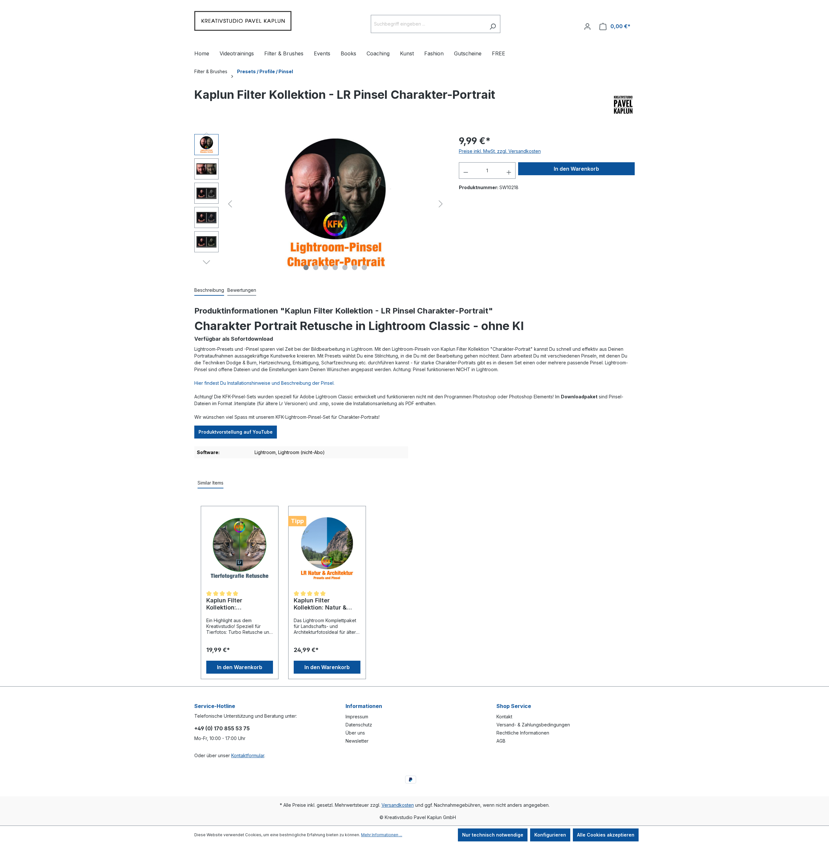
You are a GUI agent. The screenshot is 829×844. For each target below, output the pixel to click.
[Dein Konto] (587, 24)
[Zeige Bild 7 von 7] (364, 267)
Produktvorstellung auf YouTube (236, 432)
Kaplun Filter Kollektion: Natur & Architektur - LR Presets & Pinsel (320, 604)
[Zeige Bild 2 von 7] (315, 267)
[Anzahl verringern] (465, 170)
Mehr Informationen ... (381, 834)
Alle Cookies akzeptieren (605, 835)
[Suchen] (492, 24)
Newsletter (357, 741)
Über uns (355, 733)
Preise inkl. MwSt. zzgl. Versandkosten (500, 151)
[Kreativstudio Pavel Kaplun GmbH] (623, 109)
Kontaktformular (247, 755)
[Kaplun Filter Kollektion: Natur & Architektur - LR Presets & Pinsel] (327, 548)
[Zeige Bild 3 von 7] (325, 267)
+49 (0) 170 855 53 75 (222, 728)
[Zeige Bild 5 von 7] (344, 267)
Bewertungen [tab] (241, 290)
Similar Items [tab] (210, 482)
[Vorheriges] (230, 203)
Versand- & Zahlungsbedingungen (533, 724)
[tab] (209, 290)
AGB (500, 741)
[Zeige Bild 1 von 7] (306, 267)
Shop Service (513, 706)
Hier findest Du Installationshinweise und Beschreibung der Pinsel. (264, 383)
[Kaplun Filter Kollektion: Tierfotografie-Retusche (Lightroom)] (239, 548)
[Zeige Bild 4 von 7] (335, 267)
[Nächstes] (441, 203)
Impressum (357, 716)
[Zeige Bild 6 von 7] (354, 267)
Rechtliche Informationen (522, 733)
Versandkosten (397, 805)
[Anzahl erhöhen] (509, 170)
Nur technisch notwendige (492, 835)
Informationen (364, 706)
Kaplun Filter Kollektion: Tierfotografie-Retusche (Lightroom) (237, 604)
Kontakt (504, 716)
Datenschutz (359, 724)
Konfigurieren (550, 835)
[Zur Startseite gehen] (242, 22)
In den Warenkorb (576, 168)
